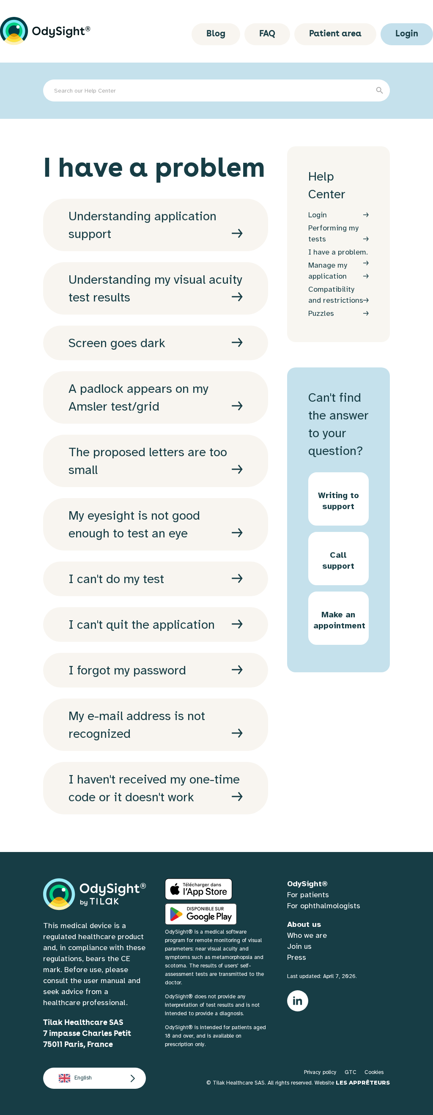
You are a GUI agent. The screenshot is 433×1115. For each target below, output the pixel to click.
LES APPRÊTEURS (363, 1082)
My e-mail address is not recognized (137, 725)
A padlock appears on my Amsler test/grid (138, 397)
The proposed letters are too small (148, 461)
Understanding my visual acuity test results (155, 288)
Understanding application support (142, 225)
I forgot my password (127, 670)
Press (296, 957)
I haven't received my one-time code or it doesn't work (154, 788)
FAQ (267, 34)
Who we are (307, 935)
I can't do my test (116, 579)
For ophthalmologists (323, 905)
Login (406, 34)
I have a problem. (338, 252)
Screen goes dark (117, 343)
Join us (299, 946)
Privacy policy (320, 1072)
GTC (350, 1072)
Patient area (335, 34)
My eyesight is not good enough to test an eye (134, 524)
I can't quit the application (142, 624)
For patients (308, 894)
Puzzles (321, 313)
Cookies (374, 1072)
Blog (215, 34)
